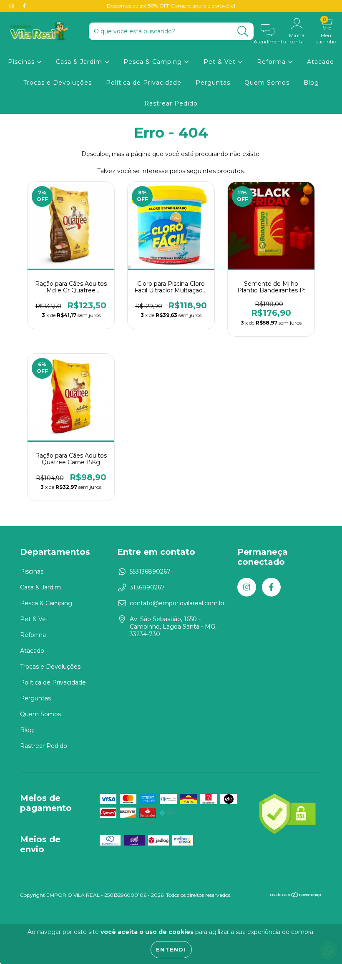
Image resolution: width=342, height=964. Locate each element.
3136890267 (147, 587)
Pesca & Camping (153, 61)
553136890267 (150, 571)
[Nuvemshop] (296, 896)
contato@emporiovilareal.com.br (177, 603)
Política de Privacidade (143, 82)
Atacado (320, 61)
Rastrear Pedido (171, 103)
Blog (311, 82)
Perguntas (213, 82)
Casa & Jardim (80, 61)
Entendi (171, 949)
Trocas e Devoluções (57, 82)
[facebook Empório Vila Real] (24, 6)
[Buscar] (243, 31)
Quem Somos (266, 82)
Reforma (272, 61)
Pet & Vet (221, 61)
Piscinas (22, 61)
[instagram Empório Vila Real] (12, 6)
